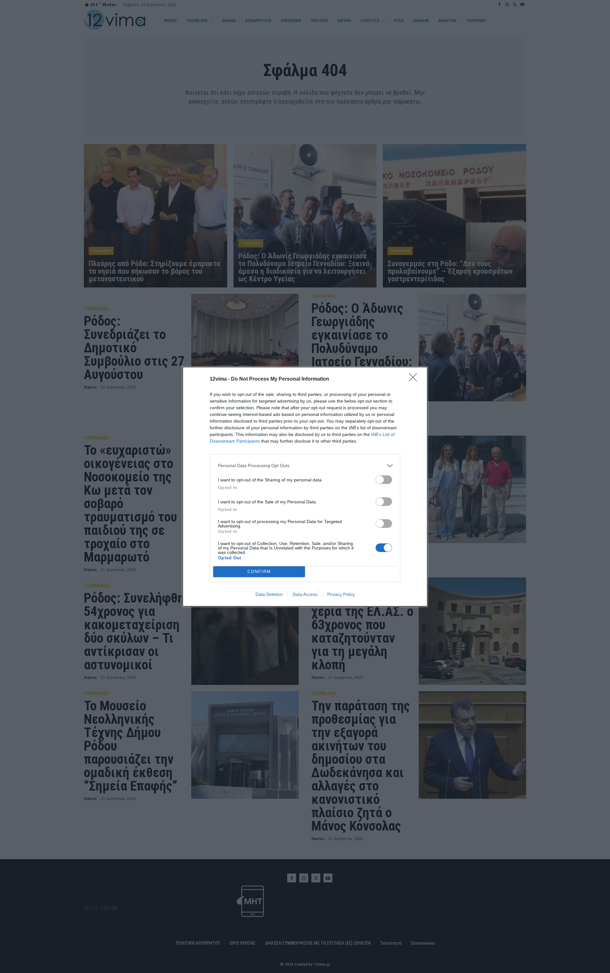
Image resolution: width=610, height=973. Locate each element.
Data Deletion (269, 594)
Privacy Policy (341, 594)
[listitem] (305, 465)
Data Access (305, 594)
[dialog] (305, 486)
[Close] (415, 379)
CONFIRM (259, 571)
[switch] (384, 479)
